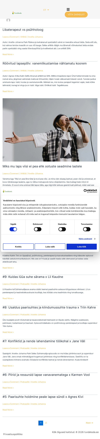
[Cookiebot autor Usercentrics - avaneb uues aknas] (85, 191)
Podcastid (24, 284)
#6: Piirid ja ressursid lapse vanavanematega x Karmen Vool (46, 375)
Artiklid (23, 37)
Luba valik (50, 246)
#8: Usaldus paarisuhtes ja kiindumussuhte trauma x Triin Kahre (49, 307)
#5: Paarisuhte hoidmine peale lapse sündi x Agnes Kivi (43, 397)
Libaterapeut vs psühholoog (23, 30)
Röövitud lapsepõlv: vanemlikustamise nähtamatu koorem (45, 63)
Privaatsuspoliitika (12, 434)
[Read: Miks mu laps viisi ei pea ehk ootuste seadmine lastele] (50, 130)
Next (89, 423)
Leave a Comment (11, 37)
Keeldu (18, 246)
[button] (68, 10)
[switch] (37, 229)
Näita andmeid (85, 239)
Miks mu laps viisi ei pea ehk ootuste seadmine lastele (42, 166)
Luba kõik (81, 246)
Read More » (8, 54)
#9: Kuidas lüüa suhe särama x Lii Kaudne (33, 277)
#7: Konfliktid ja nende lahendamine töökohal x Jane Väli (44, 341)
